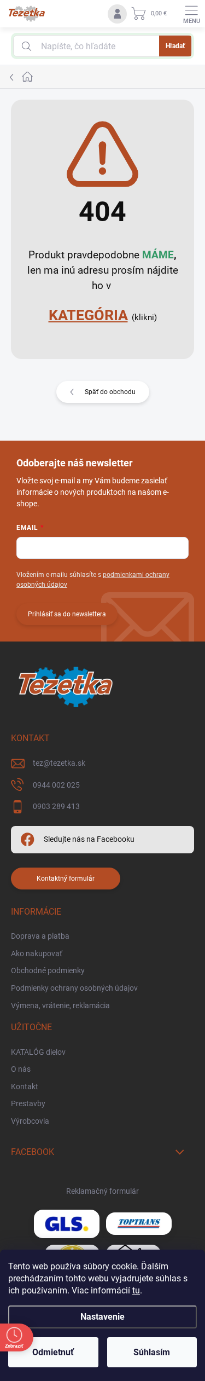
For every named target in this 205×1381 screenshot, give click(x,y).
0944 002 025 (56, 785)
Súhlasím (151, 1352)
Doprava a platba (40, 936)
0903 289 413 (56, 806)
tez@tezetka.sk (59, 763)
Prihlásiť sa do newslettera (67, 614)
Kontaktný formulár (66, 878)
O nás (21, 1069)
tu (136, 1290)
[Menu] (191, 13)
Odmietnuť (53, 1352)
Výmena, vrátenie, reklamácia (60, 1005)
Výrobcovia (30, 1121)
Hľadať (175, 46)
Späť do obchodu (110, 392)
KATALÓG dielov (38, 1052)
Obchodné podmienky (48, 970)
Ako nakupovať (36, 953)
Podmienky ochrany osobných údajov (74, 988)
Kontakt (24, 1086)
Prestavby (28, 1103)
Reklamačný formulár (102, 1191)
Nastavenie (102, 1316)
